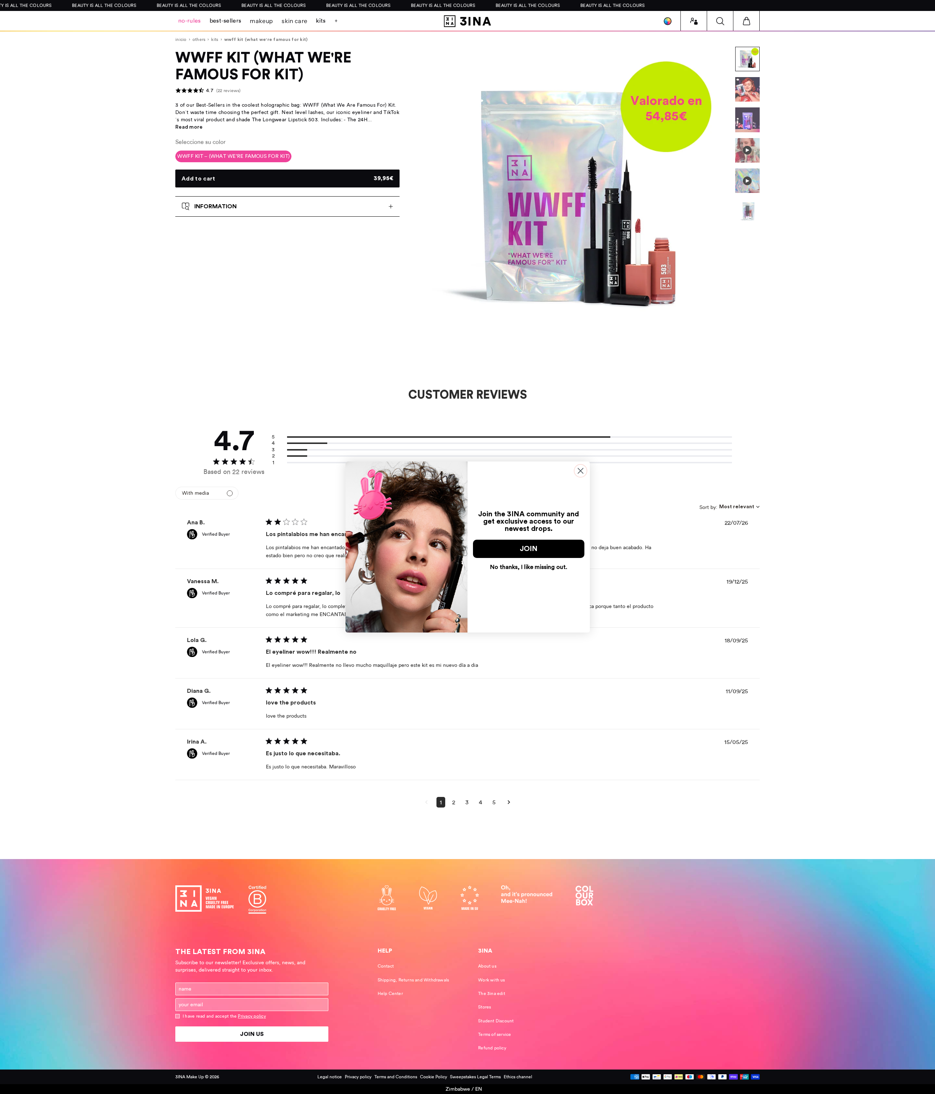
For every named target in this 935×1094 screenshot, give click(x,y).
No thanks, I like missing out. (528, 567)
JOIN (529, 548)
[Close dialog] (580, 470)
